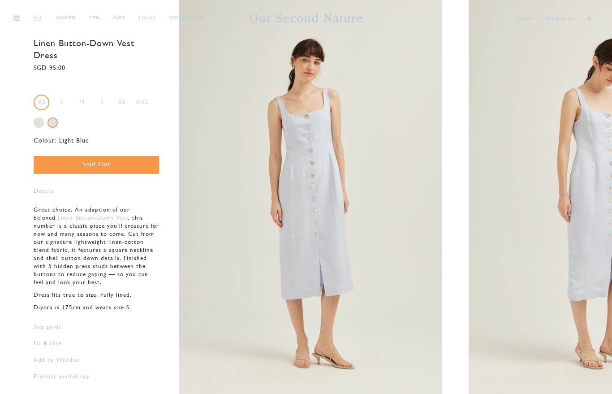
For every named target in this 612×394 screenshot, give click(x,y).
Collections (186, 18)
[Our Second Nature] (306, 17)
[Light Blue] (52, 122)
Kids (119, 18)
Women (66, 18)
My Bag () (560, 19)
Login (525, 19)
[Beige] (38, 122)
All (38, 18)
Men (94, 18)
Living (147, 18)
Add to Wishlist (57, 360)
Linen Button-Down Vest (93, 218)
